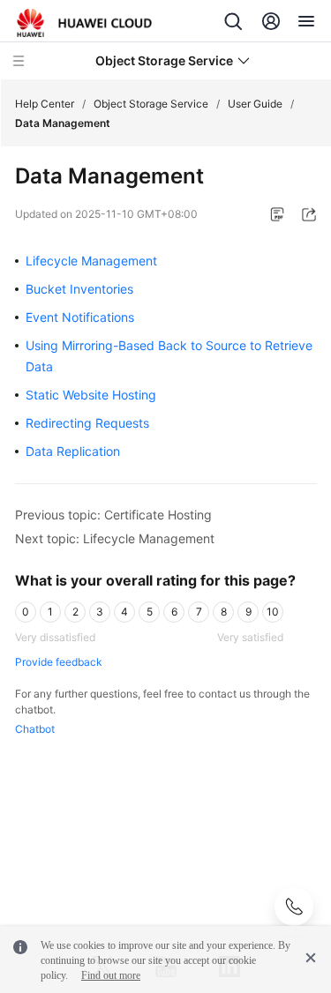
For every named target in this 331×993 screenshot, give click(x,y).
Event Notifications (80, 317)
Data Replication (73, 451)
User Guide (255, 103)
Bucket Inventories (79, 288)
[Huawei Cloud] (84, 23)
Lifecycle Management (91, 260)
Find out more (110, 975)
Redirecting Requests (87, 422)
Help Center (44, 103)
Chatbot (35, 728)
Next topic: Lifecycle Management (114, 538)
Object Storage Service (151, 103)
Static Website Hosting (91, 394)
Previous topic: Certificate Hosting (113, 514)
